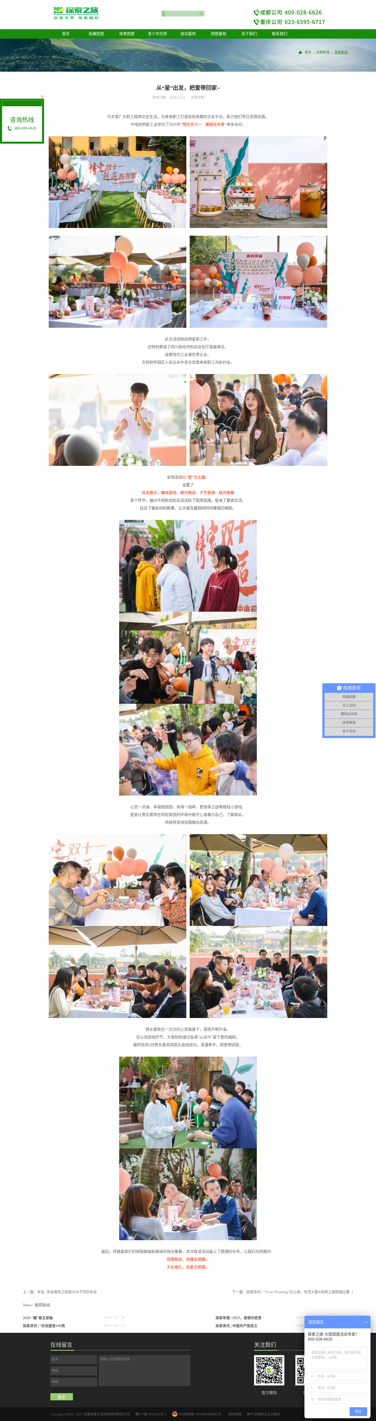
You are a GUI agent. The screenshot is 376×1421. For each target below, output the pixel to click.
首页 (66, 34)
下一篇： (292, 1292)
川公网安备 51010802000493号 (199, 1414)
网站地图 (234, 1414)
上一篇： (60, 1292)
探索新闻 (322, 52)
